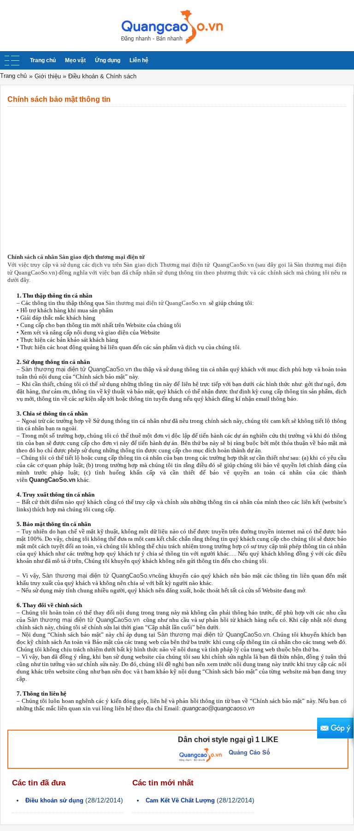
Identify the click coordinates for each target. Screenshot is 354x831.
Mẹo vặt (75, 60)
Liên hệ (139, 60)
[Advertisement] (176, 175)
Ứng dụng (107, 60)
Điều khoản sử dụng (54, 800)
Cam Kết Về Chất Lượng (180, 800)
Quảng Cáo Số (249, 752)
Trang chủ (43, 60)
